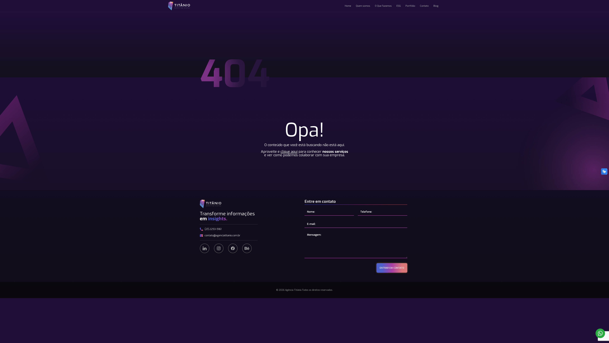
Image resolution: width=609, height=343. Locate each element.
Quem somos (363, 5)
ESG (398, 5)
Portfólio (410, 5)
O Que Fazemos (383, 5)
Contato (424, 5)
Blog (436, 5)
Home (348, 5)
